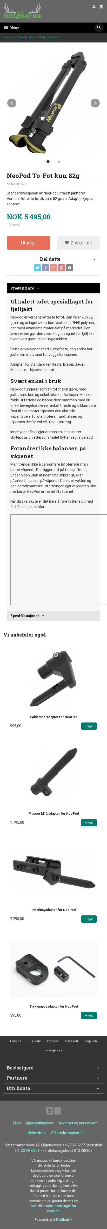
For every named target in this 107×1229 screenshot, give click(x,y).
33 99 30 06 (30, 1150)
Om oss (53, 1041)
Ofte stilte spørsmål (67, 1133)
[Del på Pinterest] (61, 267)
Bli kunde (34, 1041)
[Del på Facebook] (45, 267)
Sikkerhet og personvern (78, 1123)
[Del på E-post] (69, 267)
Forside (7, 37)
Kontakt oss (53, 1051)
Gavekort (71, 1041)
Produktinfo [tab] (22, 288)
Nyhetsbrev (37, 1133)
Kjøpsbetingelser (39, 1123)
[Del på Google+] (53, 267)
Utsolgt (28, 242)
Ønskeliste (80, 242)
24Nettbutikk (62, 1219)
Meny (14, 27)
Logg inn (90, 1041)
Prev (16, 102)
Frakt (17, 1123)
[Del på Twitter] (37, 267)
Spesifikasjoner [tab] (24, 615)
